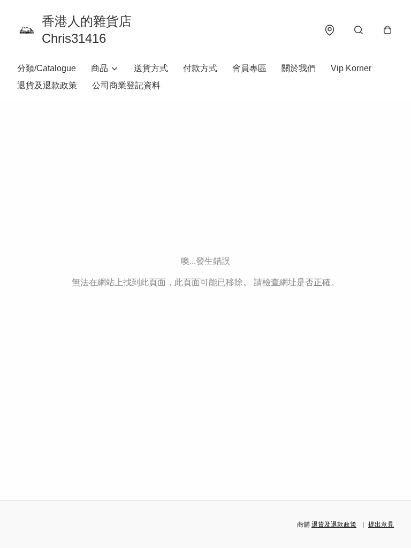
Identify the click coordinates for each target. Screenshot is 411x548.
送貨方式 (151, 68)
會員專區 (249, 68)
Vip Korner (351, 68)
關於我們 (298, 68)
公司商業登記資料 (126, 85)
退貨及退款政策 (47, 85)
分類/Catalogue (46, 68)
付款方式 (200, 68)
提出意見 (381, 524)
